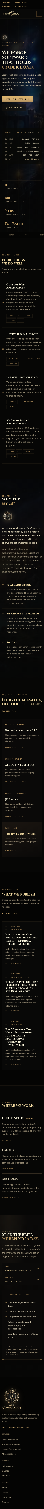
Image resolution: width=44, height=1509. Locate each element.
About (4, 1488)
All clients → (9, 711)
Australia (6, 1476)
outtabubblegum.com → (15, 782)
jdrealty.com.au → (14, 816)
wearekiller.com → (14, 747)
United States (8, 1466)
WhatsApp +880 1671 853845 (15, 6)
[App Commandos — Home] (11, 14)
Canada (5, 1471)
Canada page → (9, 1169)
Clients (5, 1493)
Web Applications (10, 1440)
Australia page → (10, 1197)
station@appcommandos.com (15, 3)
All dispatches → (10, 914)
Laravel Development (11, 1449)
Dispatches (7, 1497)
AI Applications (9, 1454)
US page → (6, 1140)
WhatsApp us (15, 108)
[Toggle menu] (39, 14)
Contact (6, 1502)
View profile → (12, 851)
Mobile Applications (11, 1444)
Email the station (16, 99)
